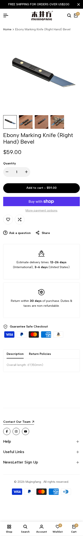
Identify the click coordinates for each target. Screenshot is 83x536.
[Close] (78, 4)
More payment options (41, 210)
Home (7, 29)
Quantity (9, 163)
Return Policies (40, 354)
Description (15, 354)
